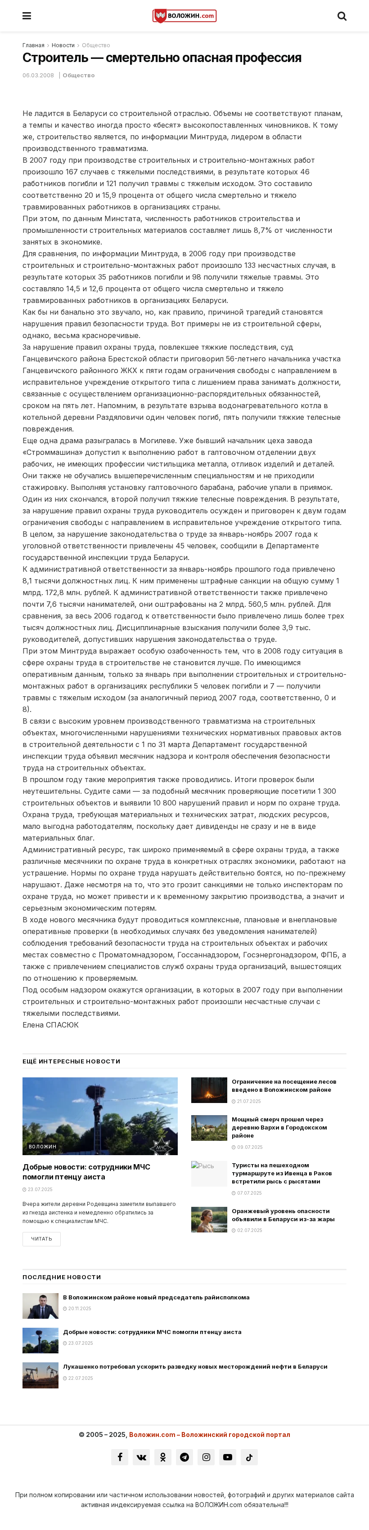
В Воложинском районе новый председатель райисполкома (156, 1297)
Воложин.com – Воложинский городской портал (209, 1434)
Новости (63, 45)
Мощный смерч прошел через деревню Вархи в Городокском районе (279, 1127)
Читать (41, 1239)
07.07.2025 (249, 1193)
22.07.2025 (80, 1378)
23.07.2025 (40, 1189)
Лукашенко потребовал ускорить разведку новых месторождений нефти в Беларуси (195, 1366)
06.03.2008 (38, 75)
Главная (33, 45)
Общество (96, 45)
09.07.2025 (249, 1147)
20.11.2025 (79, 1308)
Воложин (43, 1146)
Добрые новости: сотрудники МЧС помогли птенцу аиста (152, 1331)
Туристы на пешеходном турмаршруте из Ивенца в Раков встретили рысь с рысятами (282, 1173)
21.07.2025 (248, 1101)
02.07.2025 (249, 1230)
